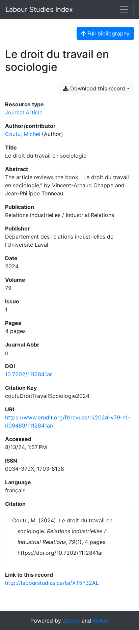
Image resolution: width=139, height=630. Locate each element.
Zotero (71, 620)
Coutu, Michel (22, 134)
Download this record (97, 88)
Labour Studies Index (39, 9)
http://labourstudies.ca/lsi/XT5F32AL (52, 582)
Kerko (100, 620)
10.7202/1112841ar (28, 374)
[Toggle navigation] (124, 9)
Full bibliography (108, 33)
